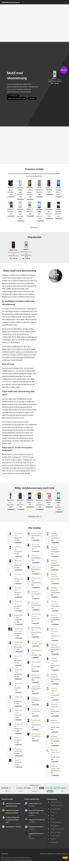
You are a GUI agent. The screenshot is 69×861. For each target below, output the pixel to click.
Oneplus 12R (36, 687)
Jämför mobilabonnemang (56, 802)
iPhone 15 (17, 749)
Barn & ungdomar (54, 825)
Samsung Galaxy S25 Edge (54, 631)
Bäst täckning (53, 812)
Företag (52, 815)
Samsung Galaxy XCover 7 (55, 722)
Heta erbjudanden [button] (13, 96)
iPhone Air (35, 603)
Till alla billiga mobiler (33, 516)
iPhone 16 (17, 760)
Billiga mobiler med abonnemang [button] (16, 98)
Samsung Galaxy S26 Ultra (54, 706)
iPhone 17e (35, 592)
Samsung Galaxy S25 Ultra (54, 661)
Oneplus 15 (35, 709)
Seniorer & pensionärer (55, 822)
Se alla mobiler (34, 227)
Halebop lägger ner (35, 803)
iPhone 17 (35, 556)
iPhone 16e (35, 544)
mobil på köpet (7, 382)
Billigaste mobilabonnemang (56, 805)
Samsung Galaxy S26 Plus (54, 690)
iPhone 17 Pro (36, 567)
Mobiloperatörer (34, 785)
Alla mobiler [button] (32, 98)
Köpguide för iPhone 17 (36, 827)
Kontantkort (53, 839)
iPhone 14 (17, 738)
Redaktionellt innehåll (55, 832)
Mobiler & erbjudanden (55, 809)
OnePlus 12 (35, 675)
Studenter (52, 819)
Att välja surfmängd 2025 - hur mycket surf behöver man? (13, 820)
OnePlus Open (36, 734)
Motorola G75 (36, 641)
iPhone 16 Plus (36, 533)
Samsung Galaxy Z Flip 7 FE (55, 752)
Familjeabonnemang (55, 835)
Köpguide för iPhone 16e (37, 820)
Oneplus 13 (35, 698)
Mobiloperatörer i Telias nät (13, 827)
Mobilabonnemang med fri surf (57, 829)
